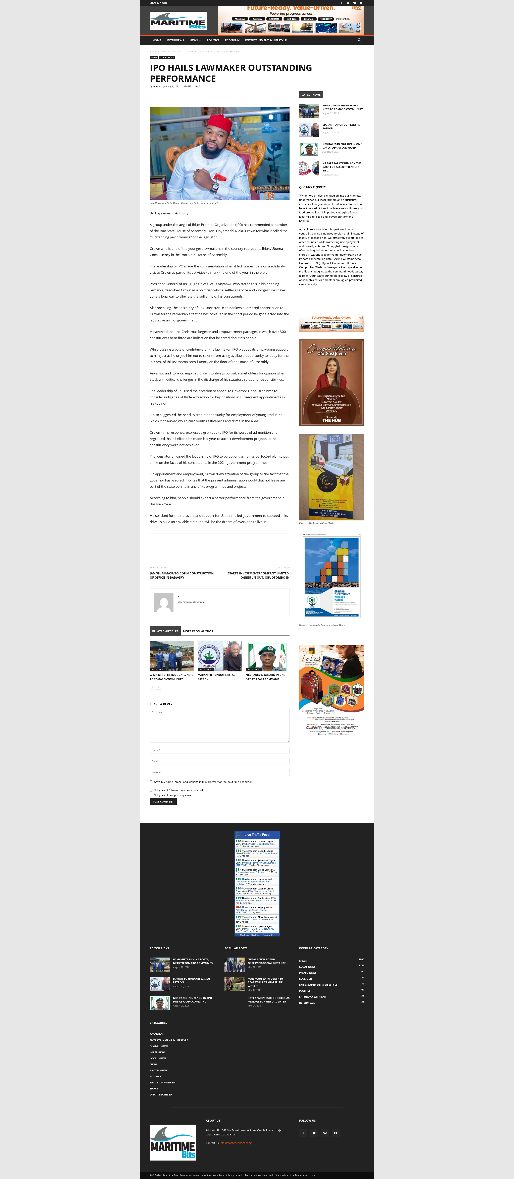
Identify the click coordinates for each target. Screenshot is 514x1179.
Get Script (244, 935)
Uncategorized (161, 1094)
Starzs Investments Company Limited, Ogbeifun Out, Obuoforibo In (259, 575)
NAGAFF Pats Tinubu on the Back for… (256, 919)
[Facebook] (341, 3)
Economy (232, 40)
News (194, 40)
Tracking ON (268, 935)
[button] (359, 41)
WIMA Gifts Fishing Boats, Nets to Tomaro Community (342, 107)
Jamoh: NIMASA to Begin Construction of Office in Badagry (182, 575)
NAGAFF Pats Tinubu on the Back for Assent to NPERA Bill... (341, 166)
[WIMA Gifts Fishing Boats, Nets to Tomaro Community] (172, 656)
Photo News (158, 1070)
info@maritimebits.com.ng (236, 1143)
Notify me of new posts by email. (173, 795)
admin (156, 86)
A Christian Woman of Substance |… (255, 871)
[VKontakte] (355, 3)
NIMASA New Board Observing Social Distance (267, 961)
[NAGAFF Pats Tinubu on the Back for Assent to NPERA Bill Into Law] (309, 168)
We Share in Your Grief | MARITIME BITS (256, 899)
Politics (213, 40)
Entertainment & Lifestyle (266, 40)
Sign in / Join (158, 3)
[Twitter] (348, 3)
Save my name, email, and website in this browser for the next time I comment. (204, 781)
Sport (154, 1088)
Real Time (256, 935)
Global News (159, 1046)
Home (157, 40)
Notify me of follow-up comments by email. (179, 790)
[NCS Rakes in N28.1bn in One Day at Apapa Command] (268, 656)
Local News (176, 51)
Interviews (175, 40)
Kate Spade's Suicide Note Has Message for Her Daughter (269, 999)
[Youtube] (361, 3)
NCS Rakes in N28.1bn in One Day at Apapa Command (342, 145)
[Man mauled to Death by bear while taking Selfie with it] (234, 984)
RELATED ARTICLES (165, 631)
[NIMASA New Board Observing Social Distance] (234, 965)
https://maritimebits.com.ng (191, 602)
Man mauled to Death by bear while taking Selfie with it (266, 982)
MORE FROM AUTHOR (198, 631)
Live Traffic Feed (257, 834)
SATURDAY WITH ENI (163, 1082)
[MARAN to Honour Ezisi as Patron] (220, 656)
